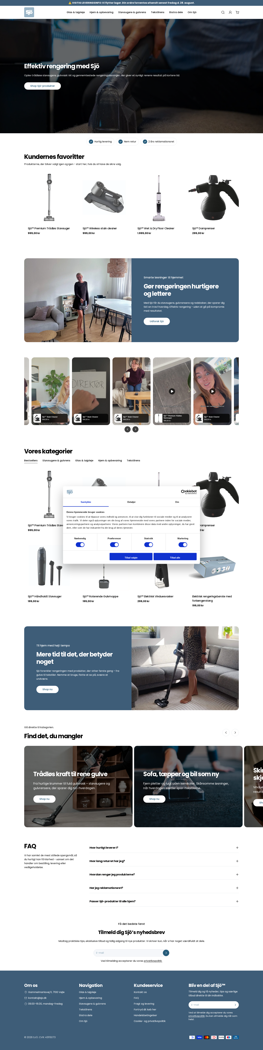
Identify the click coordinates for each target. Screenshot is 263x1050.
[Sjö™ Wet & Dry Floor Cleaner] (159, 197)
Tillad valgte (131, 557)
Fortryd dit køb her (145, 1009)
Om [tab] (177, 502)
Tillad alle (175, 557)
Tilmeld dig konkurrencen (91, 1015)
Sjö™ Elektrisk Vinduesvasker (155, 596)
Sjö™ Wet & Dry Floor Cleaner (155, 228)
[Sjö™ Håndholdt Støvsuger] (49, 565)
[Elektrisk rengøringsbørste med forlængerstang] (214, 565)
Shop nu (47, 689)
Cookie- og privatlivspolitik (150, 1021)
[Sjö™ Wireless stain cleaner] (104, 197)
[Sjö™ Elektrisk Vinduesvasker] (159, 565)
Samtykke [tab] (86, 502)
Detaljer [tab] (131, 502)
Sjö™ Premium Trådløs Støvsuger (49, 228)
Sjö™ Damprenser (203, 228)
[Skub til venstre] (226, 732)
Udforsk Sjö (157, 321)
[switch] (114, 544)
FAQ (136, 998)
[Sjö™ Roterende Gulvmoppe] (104, 565)
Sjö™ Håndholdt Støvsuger (44, 596)
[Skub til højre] (235, 732)
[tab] (31, 461)
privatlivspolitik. (153, 961)
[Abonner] (166, 953)
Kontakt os (140, 992)
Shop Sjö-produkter (42, 86)
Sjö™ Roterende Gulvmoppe (100, 596)
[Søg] (223, 12)
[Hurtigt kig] (70, 179)
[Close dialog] (116, 958)
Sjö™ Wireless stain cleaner (100, 228)
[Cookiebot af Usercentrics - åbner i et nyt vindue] (183, 492)
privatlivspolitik (197, 1016)
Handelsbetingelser (145, 1015)
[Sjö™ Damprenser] (214, 197)
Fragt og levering (144, 1003)
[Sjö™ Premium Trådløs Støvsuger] (49, 197)
